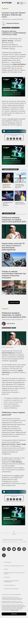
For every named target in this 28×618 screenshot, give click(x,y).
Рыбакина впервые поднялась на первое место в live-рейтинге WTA (14, 220)
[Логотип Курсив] (7, 3)
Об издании (7, 562)
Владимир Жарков (12, 23)
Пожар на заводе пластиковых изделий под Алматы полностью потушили (14, 274)
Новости (5, 8)
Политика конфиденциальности (14, 565)
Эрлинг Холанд (15, 27)
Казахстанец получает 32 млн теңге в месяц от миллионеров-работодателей (13, 246)
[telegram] (9, 549)
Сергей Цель (10, 323)
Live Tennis (13, 361)
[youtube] (14, 549)
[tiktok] (19, 549)
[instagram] (4, 549)
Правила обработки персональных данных (14, 573)
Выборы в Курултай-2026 (11, 588)
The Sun (12, 48)
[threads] (24, 549)
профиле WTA (19, 475)
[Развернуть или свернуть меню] (25, 3)
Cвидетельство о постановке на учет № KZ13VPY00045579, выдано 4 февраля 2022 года (12, 602)
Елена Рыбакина (6, 327)
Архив (6, 569)
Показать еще (14, 302)
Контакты (7, 577)
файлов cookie (14, 610)
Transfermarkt (13, 119)
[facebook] (4, 555)
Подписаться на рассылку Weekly (13, 539)
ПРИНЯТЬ (14, 614)
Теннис (13, 327)
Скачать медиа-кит (9, 585)
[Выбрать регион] (18, 3)
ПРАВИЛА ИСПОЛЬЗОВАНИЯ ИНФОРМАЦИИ (11, 581)
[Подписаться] (25, 542)
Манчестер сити (6, 27)
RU (21, 3)
